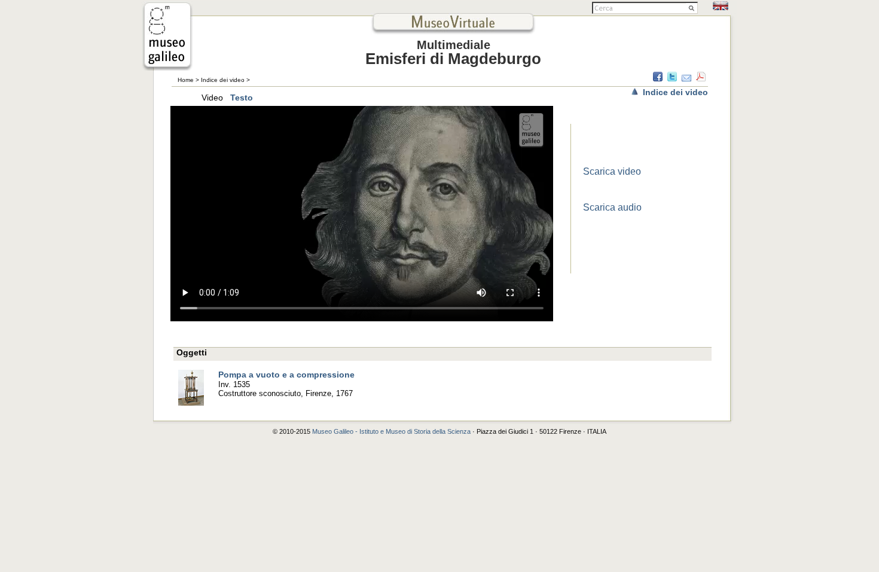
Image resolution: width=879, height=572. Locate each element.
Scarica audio (612, 207)
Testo (241, 97)
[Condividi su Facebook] (658, 78)
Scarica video (612, 171)
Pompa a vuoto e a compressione (286, 374)
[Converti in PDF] (701, 78)
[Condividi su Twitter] (672, 78)
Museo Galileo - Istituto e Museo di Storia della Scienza (391, 431)
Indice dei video (223, 80)
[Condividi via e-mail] (686, 78)
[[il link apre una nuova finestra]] (167, 67)
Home (186, 80)
